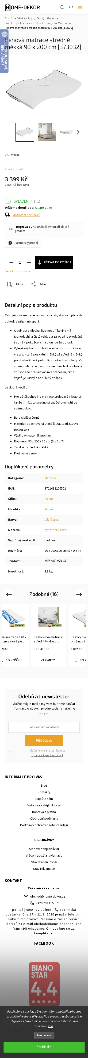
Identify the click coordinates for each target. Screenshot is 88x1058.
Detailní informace (17, 271)
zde (50, 1026)
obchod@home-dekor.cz (47, 896)
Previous (9, 594)
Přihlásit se (44, 740)
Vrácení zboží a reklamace (44, 855)
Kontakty (44, 792)
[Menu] (79, 7)
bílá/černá (52, 519)
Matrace (50, 478)
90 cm (49, 499)
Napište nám (44, 799)
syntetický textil (56, 530)
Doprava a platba (44, 812)
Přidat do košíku (57, 262)
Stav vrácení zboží (44, 862)
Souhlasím (44, 1047)
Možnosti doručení (26, 215)
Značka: (14, 169)
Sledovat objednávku (44, 849)
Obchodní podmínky (44, 818)
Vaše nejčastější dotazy (44, 805)
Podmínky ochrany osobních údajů (44, 825)
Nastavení (44, 1035)
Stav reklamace (44, 868)
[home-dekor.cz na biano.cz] (44, 985)
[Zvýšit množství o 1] (29, 262)
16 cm (49, 509)
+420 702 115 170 (47, 903)
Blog (44, 785)
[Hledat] (61, 7)
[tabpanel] (51, 635)
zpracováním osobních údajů (47, 755)
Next (80, 594)
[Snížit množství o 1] (11, 262)
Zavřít (73, 296)
